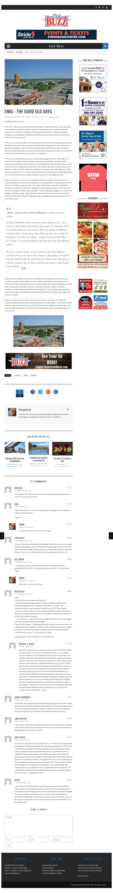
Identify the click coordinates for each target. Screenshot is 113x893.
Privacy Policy (83, 876)
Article (17, 375)
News (9, 466)
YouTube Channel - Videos (52, 873)
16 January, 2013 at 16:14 (23, 491)
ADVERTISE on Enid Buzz (14, 865)
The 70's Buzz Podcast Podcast (90, 870)
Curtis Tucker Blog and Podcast (90, 868)
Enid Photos (42, 464)
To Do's (33, 466)
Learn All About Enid (49, 865)
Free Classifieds (48, 868)
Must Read (25, 117)
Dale (17, 504)
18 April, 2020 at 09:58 (26, 647)
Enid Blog (8, 117)
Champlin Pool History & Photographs (38, 459)
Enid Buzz (83, 885)
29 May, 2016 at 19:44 (21, 700)
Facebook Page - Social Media (53, 870)
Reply (69, 487)
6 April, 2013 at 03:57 (21, 507)
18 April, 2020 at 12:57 (22, 740)
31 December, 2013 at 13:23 (24, 541)
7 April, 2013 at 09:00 (26, 527)
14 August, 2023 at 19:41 (23, 783)
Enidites (16, 117)
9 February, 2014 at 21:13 (27, 581)
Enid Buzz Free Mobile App (88, 865)
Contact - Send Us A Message (16, 868)
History (33, 375)
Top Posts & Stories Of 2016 (62, 460)
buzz (25, 375)
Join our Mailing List (12, 873)
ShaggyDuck (54, 117)
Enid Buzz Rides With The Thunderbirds (15, 460)
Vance (14, 466)
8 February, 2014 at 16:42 (23, 562)
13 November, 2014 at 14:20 (24, 594)
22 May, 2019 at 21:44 (21, 721)
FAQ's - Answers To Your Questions (18, 870)
